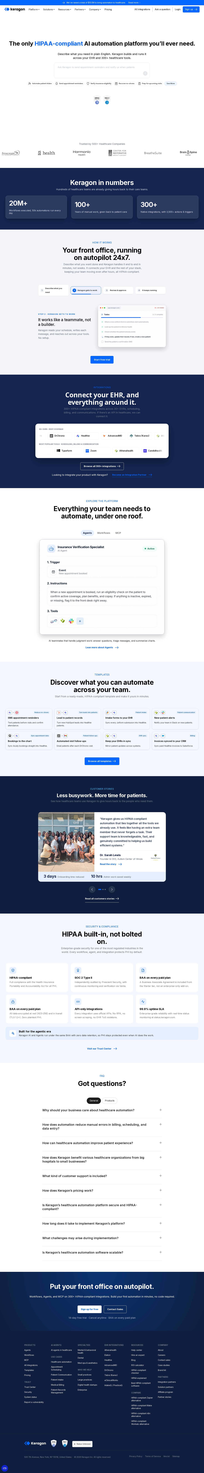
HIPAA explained (138, 1378)
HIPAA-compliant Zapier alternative (142, 1399)
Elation (107, 1355)
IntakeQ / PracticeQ (113, 1385)
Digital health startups (87, 1385)
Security (28, 1392)
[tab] (53, 290)
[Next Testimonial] (112, 889)
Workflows (29, 1355)
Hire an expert (137, 1355)
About (160, 1350)
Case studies (164, 1365)
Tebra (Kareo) (111, 1375)
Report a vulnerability (34, 1402)
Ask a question (162, 9)
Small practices (84, 1375)
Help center (136, 1350)
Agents (27, 1350)
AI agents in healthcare (61, 1350)
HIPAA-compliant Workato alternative (140, 1422)
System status (30, 1397)
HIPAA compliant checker (138, 1371)
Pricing (27, 1375)
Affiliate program (165, 1392)
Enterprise (82, 1390)
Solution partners (165, 1387)
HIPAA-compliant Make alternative (141, 1406)
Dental (81, 1358)
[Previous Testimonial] (92, 889)
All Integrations (31, 1365)
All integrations (142, 9)
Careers (161, 1355)
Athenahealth (110, 1350)
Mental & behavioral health (87, 1351)
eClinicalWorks (111, 1380)
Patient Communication (61, 1375)
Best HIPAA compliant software (141, 1384)
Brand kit (162, 1370)
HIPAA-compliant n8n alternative (140, 1414)
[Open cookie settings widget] (4, 1468)
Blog (133, 1360)
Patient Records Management (58, 1391)
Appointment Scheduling (57, 1368)
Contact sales (164, 1360)
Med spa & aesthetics (87, 1363)
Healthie (108, 1360)
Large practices (85, 1380)
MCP (26, 1360)
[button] (34, 9)
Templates (29, 1370)
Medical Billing (57, 1385)
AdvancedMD (110, 1365)
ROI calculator (137, 1365)
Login (178, 9)
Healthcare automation (61, 1362)
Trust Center (30, 1387)
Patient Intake (57, 1380)
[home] (14, 9)
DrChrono (108, 1370)
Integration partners (167, 1382)
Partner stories (164, 1397)
